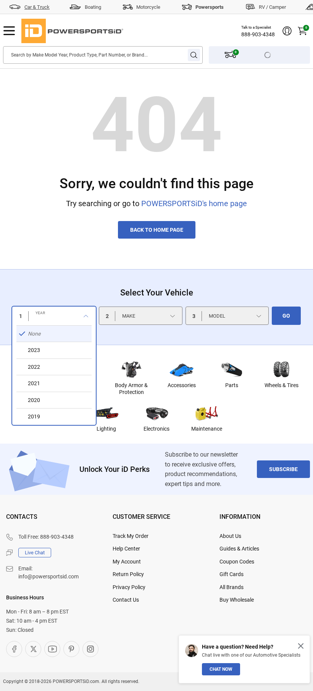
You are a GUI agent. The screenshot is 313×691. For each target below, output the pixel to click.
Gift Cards (231, 574)
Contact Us (126, 600)
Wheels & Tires (281, 385)
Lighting (106, 429)
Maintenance (206, 429)
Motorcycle (148, 7)
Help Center (126, 549)
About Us (230, 536)
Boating (93, 7)
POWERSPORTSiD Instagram (90, 649)
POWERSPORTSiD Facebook (14, 649)
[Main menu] (9, 31)
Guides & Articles (239, 549)
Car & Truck (37, 7)
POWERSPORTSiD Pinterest (71, 649)
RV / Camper (272, 7)
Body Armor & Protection (131, 388)
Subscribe (283, 469)
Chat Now (221, 669)
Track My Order (130, 536)
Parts (231, 385)
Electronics (156, 429)
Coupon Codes (236, 562)
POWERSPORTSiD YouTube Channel (52, 649)
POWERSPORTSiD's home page (194, 203)
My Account (127, 562)
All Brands (231, 587)
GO (286, 316)
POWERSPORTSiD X (33, 649)
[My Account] (287, 31)
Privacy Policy (129, 587)
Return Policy (128, 574)
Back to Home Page (156, 230)
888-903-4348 (258, 34)
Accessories (182, 385)
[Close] (300, 646)
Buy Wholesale (236, 600)
